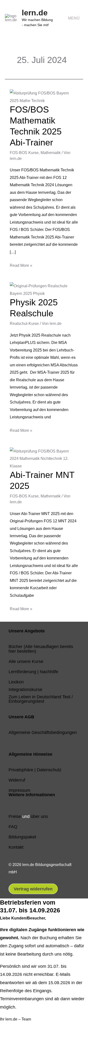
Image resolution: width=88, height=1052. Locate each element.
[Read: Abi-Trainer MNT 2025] (44, 458)
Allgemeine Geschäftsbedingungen (43, 732)
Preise (15, 816)
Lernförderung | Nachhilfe (33, 671)
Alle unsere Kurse (26, 661)
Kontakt (16, 847)
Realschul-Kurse (24, 323)
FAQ (13, 826)
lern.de (35, 12)
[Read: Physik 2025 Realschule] (44, 289)
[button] (10, 1039)
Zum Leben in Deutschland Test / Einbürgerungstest (41, 699)
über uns (39, 816)
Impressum (19, 790)
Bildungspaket (22, 836)
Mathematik (51, 152)
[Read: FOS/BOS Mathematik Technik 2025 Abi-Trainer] (44, 96)
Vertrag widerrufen (33, 888)
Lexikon (16, 681)
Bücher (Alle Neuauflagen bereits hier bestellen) (41, 648)
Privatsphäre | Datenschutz (35, 769)
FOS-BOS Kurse (24, 152)
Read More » (21, 265)
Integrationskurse (25, 689)
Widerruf (17, 780)
